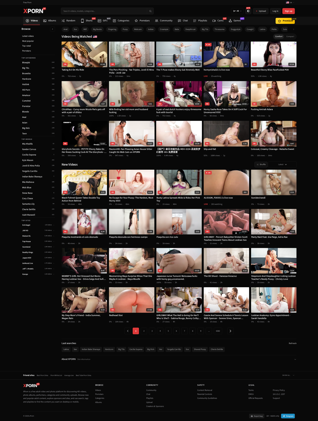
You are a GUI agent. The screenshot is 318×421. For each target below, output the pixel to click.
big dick (150, 349)
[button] (294, 29)
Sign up (288, 11)
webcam (138, 29)
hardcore (109, 349)
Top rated (26, 45)
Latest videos (28, 36)
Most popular (28, 41)
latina (262, 29)
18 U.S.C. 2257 (279, 394)
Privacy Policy (279, 390)
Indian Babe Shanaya (91, 349)
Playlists (149, 398)
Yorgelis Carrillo (174, 349)
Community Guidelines (207, 398)
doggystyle (235, 29)
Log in (275, 11)
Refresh (292, 343)
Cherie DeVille (217, 349)
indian (151, 29)
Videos (98, 390)
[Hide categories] (52, 29)
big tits (205, 29)
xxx (75, 29)
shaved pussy (200, 349)
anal (65, 29)
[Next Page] (230, 331)
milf (85, 29)
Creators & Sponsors (155, 406)
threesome (219, 29)
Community (151, 390)
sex (75, 349)
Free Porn (27, 2)
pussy (125, 29)
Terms (251, 390)
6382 (218, 330)
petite (274, 29)
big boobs (97, 29)
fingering (112, 29)
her (160, 349)
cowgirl (250, 29)
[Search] (150, 11)
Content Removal (204, 390)
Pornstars (26, 50)
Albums (98, 402)
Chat (148, 394)
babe (177, 29)
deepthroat (190, 29)
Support (276, 398)
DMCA (251, 394)
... (209, 330)
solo (285, 29)
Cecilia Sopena (136, 349)
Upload (149, 402)
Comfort (278, 36)
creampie (164, 29)
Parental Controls (204, 394)
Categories (99, 398)
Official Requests (255, 398)
